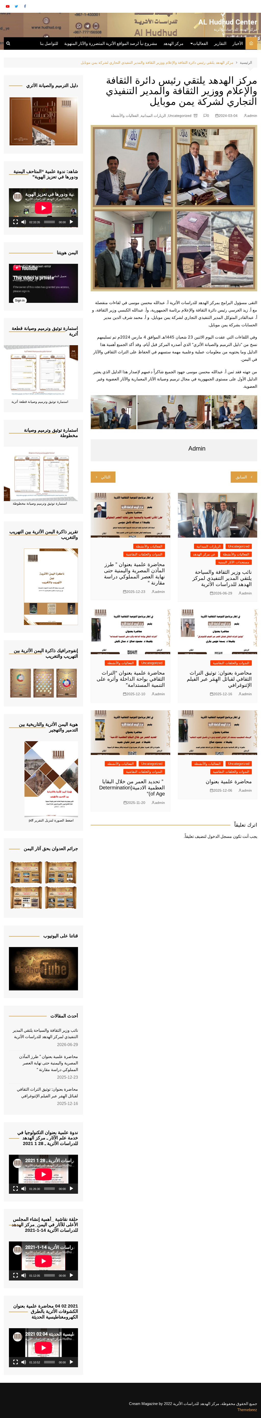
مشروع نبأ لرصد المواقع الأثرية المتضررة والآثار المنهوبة (110, 43)
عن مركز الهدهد (204, 554)
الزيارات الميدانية (153, 116)
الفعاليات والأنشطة (125, 116)
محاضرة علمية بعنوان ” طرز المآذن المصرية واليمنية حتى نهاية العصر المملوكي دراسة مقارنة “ (48, 1063)
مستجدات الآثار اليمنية (233, 562)
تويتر (16, 6)
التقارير (220, 43)
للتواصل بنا (49, 43)
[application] (43, 207)
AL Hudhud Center (227, 22)
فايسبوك (25, 6)
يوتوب (7, 6)
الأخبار (237, 43)
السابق (241, 477)
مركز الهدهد (173, 43)
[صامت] (23, 222)
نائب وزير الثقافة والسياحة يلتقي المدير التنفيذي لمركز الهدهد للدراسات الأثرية (222, 578)
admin (252, 116)
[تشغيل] (71, 222)
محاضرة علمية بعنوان (229, 781)
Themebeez (247, 1410)
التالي (105, 477)
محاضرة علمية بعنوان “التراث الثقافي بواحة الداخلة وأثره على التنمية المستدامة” (131, 679)
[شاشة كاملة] (15, 222)
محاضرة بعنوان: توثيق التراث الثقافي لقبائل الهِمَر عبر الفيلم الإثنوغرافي (219, 679)
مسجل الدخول (219, 836)
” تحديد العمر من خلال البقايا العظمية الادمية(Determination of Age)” (132, 788)
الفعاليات (200, 43)
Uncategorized (179, 116)
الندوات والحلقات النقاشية (144, 554)
